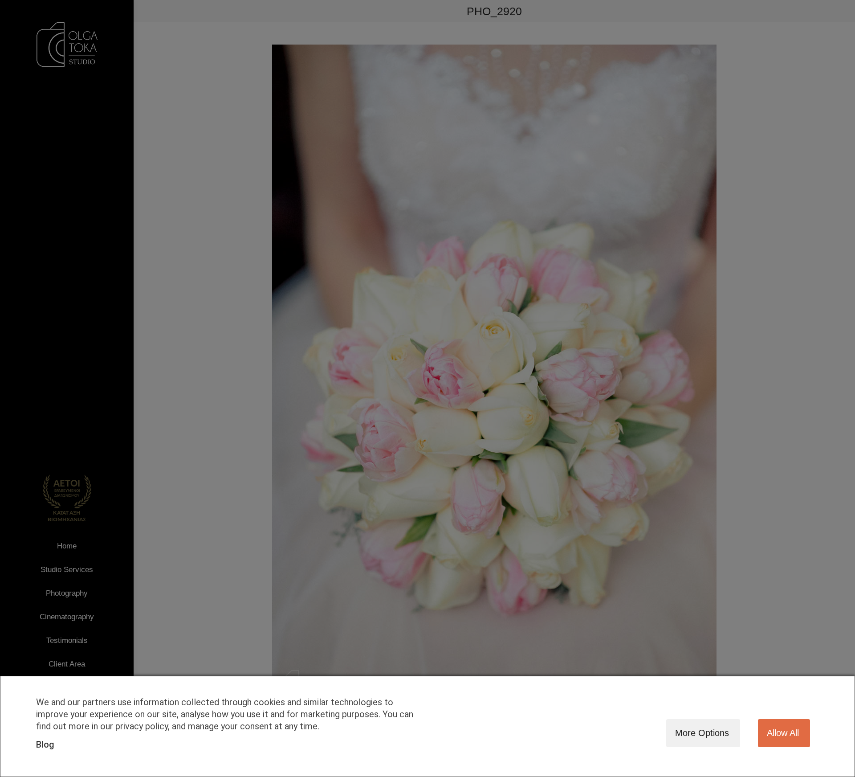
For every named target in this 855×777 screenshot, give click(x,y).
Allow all (783, 733)
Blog (45, 744)
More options (702, 733)
